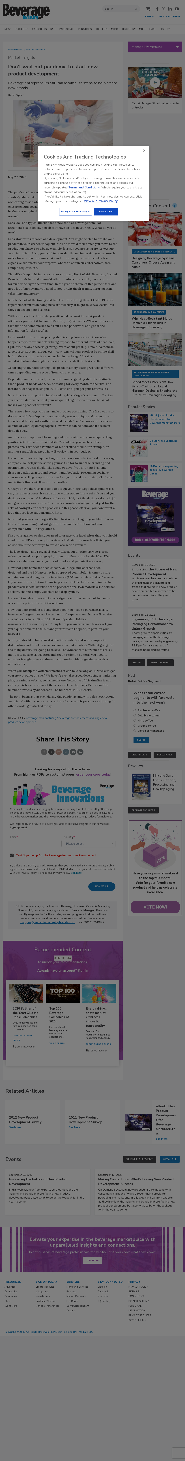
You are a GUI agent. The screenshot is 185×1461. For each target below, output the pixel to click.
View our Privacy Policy (101, 201)
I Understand (106, 211)
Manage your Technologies (75, 211)
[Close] (144, 151)
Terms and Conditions (84, 187)
